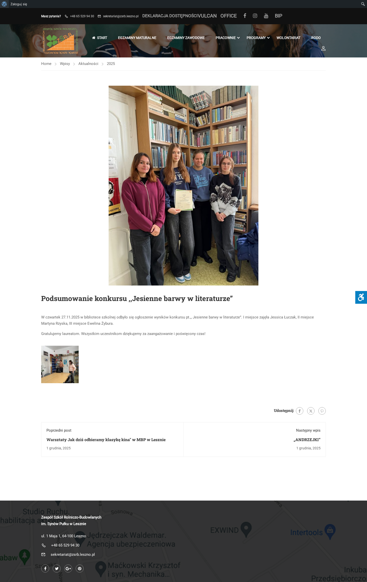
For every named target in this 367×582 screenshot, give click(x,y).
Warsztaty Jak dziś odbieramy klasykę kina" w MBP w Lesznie (106, 439)
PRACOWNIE (226, 38)
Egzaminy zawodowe (186, 38)
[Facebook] (244, 16)
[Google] (68, 569)
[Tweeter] (57, 569)
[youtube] (266, 16)
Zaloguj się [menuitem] (18, 4)
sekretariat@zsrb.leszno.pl (121, 16)
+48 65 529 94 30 (82, 16)
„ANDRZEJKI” (307, 439)
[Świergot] (311, 411)
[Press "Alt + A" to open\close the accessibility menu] (361, 297)
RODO (316, 38)
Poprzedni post (58, 430)
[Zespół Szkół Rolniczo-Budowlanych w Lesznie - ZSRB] (60, 41)
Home (46, 63)
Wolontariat (288, 38)
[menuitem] (4, 4)
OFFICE (228, 16)
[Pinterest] (322, 411)
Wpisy (65, 63)
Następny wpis (308, 430)
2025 (111, 63)
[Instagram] (255, 16)
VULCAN (207, 16)
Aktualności (88, 63)
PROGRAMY (256, 38)
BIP (278, 16)
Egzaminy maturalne (137, 38)
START (102, 38)
